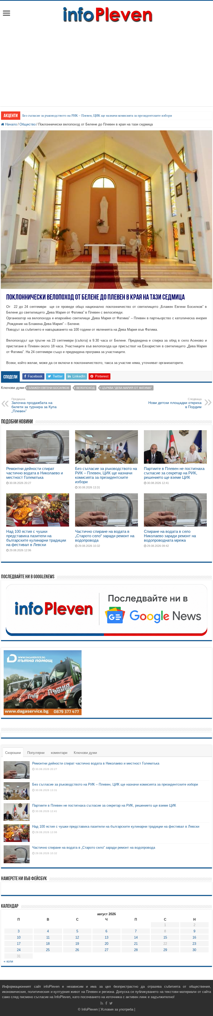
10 (19, 937)
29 (165, 950)
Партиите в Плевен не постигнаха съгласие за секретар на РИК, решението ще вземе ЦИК (174, 473)
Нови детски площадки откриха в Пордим (175, 403)
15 (165, 937)
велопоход (85, 387)
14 (136, 937)
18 (48, 944)
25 (48, 950)
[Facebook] (106, 1003)
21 (136, 944)
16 (194, 937)
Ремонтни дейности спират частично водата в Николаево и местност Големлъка (34, 473)
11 (48, 937)
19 (77, 944)
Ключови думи (85, 753)
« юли (8, 961)
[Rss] (102, 1003)
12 (77, 937)
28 (136, 950)
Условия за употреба (117, 1009)
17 (19, 944)
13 (106, 937)
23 (194, 944)
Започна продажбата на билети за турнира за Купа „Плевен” (34, 405)
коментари (59, 753)
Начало (10, 124)
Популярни (35, 753)
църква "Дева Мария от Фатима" (127, 387)
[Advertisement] (106, 62)
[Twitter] (111, 1003)
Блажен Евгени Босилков (49, 387)
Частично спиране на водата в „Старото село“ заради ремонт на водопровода (104, 535)
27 (106, 950)
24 (19, 950)
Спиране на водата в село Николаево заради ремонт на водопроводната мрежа (170, 535)
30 (194, 950)
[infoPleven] (106, 13)
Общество (27, 124)
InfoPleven (90, 1009)
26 (77, 950)
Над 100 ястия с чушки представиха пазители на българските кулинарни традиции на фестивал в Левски (36, 538)
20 (106, 944)
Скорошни (13, 753)
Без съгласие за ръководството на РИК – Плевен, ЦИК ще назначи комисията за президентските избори (97, 115)
